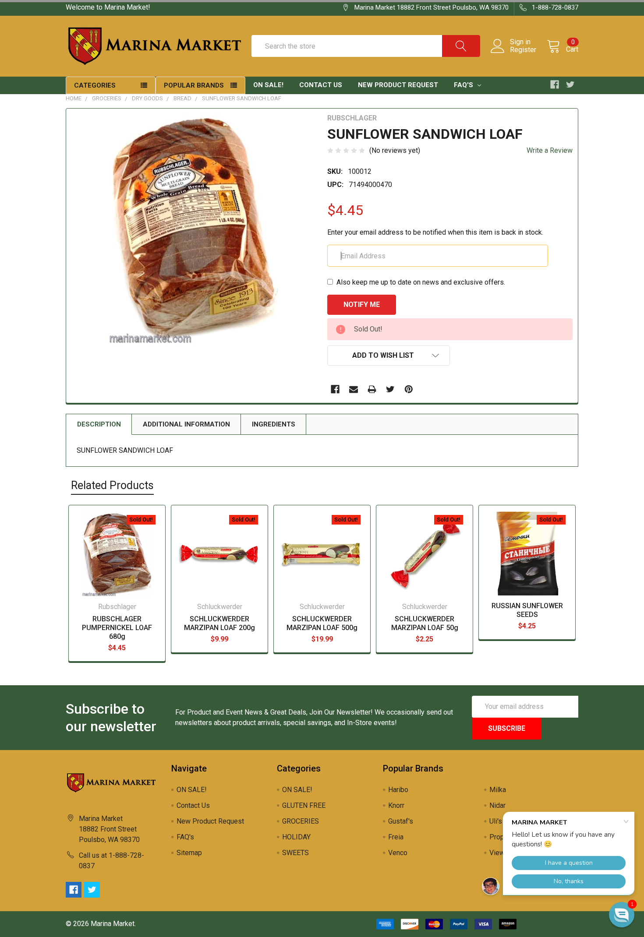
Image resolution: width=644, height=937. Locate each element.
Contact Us (320, 85)
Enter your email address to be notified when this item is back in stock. (435, 232)
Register (523, 50)
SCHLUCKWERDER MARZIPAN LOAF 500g (322, 623)
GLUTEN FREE (304, 805)
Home (73, 98)
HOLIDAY (296, 837)
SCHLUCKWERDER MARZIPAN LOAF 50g (424, 623)
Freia (395, 837)
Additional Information (186, 424)
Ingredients (273, 424)
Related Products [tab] (112, 485)
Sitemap (189, 853)
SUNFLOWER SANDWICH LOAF (241, 98)
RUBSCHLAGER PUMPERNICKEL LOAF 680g (117, 628)
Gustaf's (400, 821)
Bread (182, 98)
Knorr (396, 805)
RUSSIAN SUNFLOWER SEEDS (527, 610)
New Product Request (398, 85)
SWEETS (295, 853)
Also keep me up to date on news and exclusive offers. (420, 282)
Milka (497, 790)
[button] (621, 914)
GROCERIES (106, 98)
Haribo (398, 790)
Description (99, 424)
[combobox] (365, 46)
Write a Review (550, 150)
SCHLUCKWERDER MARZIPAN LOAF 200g (219, 623)
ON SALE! (268, 85)
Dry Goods (147, 98)
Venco (397, 853)
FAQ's (464, 85)
